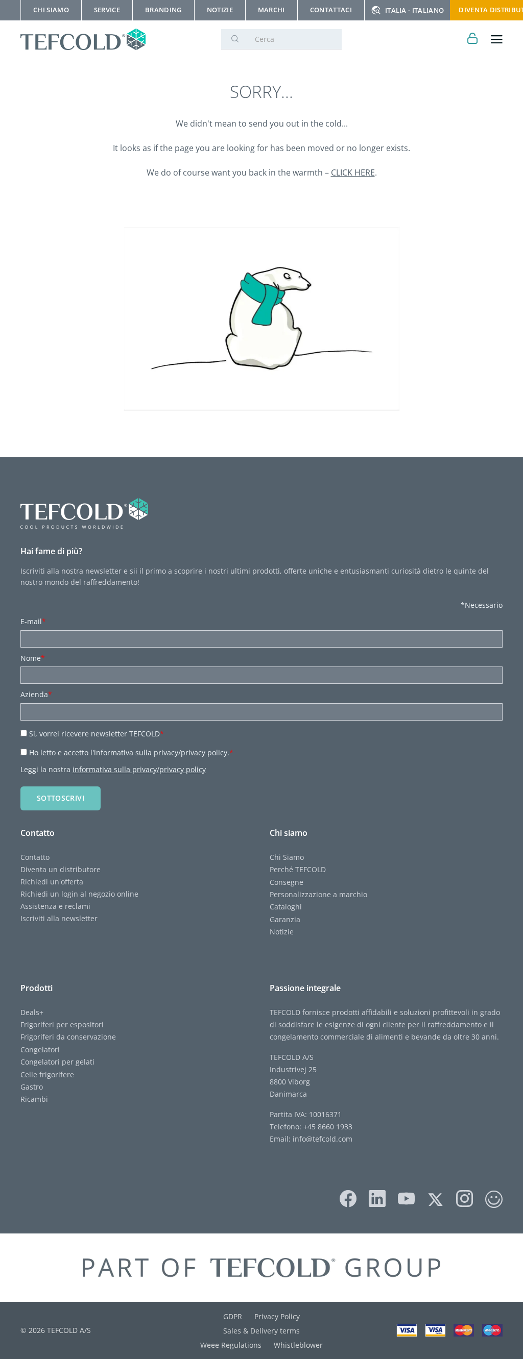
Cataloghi (286, 906)
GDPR (232, 1316)
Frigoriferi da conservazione (68, 1037)
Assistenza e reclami (55, 906)
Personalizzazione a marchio (318, 894)
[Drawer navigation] (497, 39)
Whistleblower (298, 1345)
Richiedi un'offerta (51, 881)
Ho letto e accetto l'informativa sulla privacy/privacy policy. (131, 752)
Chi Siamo (287, 857)
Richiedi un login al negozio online (79, 894)
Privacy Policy (277, 1316)
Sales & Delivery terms (261, 1331)
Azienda (36, 694)
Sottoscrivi (60, 798)
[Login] (473, 39)
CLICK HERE (353, 172)
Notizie (282, 931)
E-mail (33, 621)
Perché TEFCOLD (298, 869)
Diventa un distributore (60, 869)
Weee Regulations (231, 1345)
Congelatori (40, 1049)
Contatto (35, 857)
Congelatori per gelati (57, 1062)
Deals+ (31, 1012)
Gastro (31, 1087)
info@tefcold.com (322, 1139)
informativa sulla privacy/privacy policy (139, 769)
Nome (32, 658)
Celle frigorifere (47, 1074)
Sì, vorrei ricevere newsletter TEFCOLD (96, 733)
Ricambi (34, 1099)
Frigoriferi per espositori (62, 1024)
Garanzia (285, 919)
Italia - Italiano (414, 10)
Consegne (286, 882)
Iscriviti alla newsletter (59, 918)
